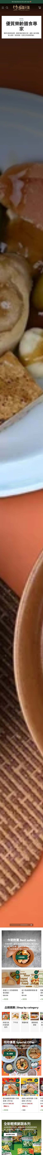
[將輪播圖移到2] (24, 925)
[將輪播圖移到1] (15, 925)
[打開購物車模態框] (39, 8)
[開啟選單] (3, 8)
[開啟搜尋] (7, 8)
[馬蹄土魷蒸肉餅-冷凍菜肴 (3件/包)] (29, 1087)
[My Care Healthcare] (21, 7)
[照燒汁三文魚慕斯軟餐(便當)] (11, 979)
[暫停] (31, 925)
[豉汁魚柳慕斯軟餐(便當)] (29, 979)
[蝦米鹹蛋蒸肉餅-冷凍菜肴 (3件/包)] (11, 1087)
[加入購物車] (17, 972)
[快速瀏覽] (17, 977)
